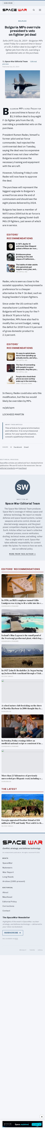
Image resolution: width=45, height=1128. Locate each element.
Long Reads (8, 877)
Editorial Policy (9, 901)
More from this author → (22, 554)
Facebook (18, 447)
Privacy (23, 950)
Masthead (7, 897)
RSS (16, 938)
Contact (6, 910)
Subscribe (8, 3)
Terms (32, 950)
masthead (22, 468)
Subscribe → (12, 933)
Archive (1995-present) (13, 881)
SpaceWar (7, 863)
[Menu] (40, 9)
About (5, 892)
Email (26, 447)
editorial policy (25, 549)
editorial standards (7, 468)
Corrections (8, 906)
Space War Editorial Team (16, 61)
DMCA (40, 950)
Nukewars (7, 867)
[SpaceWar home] (14, 10)
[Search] (34, 10)
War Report (8, 872)
